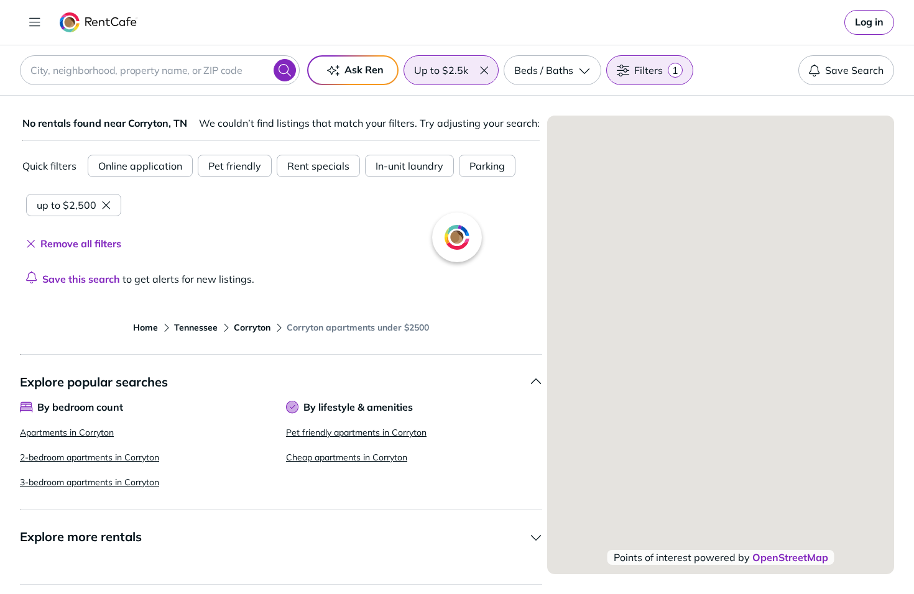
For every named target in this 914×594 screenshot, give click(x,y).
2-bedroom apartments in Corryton (89, 457)
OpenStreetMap (790, 557)
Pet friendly (234, 166)
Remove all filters (80, 243)
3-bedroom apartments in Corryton (89, 482)
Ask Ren (364, 69)
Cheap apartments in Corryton (346, 457)
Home (145, 327)
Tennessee (196, 327)
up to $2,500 (66, 205)
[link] (869, 22)
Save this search (81, 279)
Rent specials (318, 166)
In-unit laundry (409, 166)
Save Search (854, 70)
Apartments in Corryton (67, 432)
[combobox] (160, 70)
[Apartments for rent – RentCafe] (98, 22)
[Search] (285, 70)
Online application (140, 166)
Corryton (252, 327)
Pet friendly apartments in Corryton (356, 432)
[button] (484, 70)
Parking (487, 166)
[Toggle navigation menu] (35, 22)
